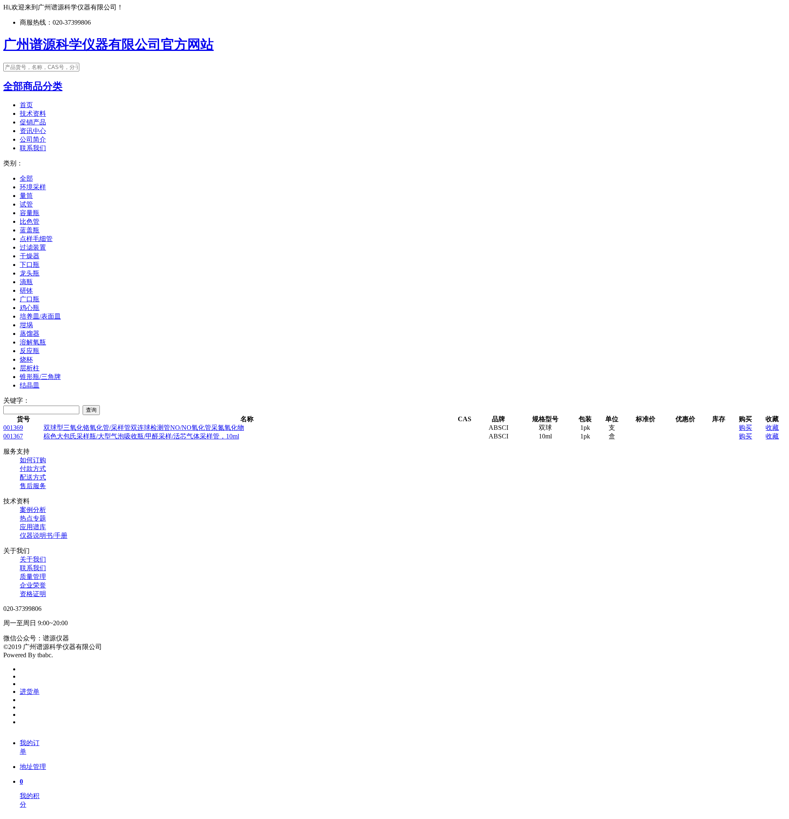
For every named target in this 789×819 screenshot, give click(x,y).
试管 (26, 204)
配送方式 (33, 477)
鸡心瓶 (29, 307)
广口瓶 (29, 299)
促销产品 (33, 122)
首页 (26, 104)
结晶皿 (29, 385)
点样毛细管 (36, 238)
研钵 (26, 290)
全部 (26, 178)
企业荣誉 (33, 585)
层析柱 (29, 368)
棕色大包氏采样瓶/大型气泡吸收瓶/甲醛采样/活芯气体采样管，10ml (141, 436)
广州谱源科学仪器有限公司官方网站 (108, 44)
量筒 (26, 195)
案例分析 (33, 509)
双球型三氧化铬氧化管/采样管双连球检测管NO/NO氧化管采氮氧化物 (144, 427)
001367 (13, 436)
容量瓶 (29, 212)
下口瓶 (29, 264)
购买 (745, 427)
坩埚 (26, 324)
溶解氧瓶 (33, 342)
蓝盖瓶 (29, 230)
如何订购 (33, 460)
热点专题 (33, 518)
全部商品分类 (32, 86)
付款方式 (33, 468)
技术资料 (33, 113)
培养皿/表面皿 (40, 316)
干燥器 (29, 255)
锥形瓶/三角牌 (40, 376)
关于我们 (33, 559)
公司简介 (33, 139)
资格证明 (33, 593)
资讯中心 (33, 130)
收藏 (772, 427)
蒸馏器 (29, 333)
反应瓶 (29, 350)
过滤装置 (33, 247)
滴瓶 (26, 281)
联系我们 (33, 148)
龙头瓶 (29, 273)
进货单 (29, 691)
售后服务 (33, 485)
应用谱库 (33, 526)
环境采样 (33, 187)
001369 (13, 427)
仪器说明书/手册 (43, 535)
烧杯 (26, 359)
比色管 (29, 221)
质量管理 (33, 576)
